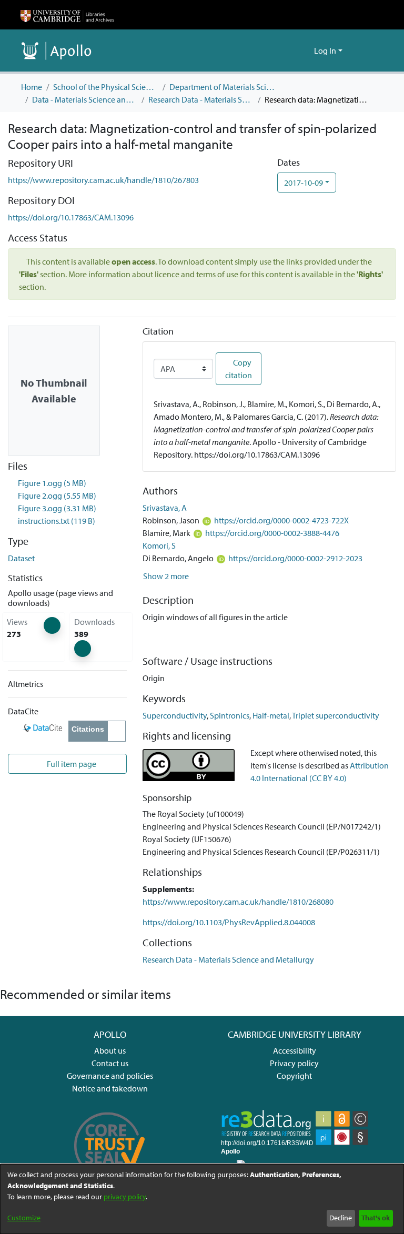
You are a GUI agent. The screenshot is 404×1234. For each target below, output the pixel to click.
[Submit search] (289, 50)
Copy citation (238, 368)
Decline (340, 1217)
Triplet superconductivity (335, 715)
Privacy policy (294, 1063)
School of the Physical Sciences (105, 87)
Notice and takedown (110, 1088)
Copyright (294, 1075)
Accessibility (294, 1050)
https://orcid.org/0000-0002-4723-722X (281, 520)
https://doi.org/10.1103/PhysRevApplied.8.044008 (229, 922)
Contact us (110, 1063)
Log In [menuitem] (325, 50)
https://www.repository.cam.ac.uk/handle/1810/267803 (103, 180)
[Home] (67, 14)
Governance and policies (110, 1075)
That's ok (375, 1217)
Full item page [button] (70, 763)
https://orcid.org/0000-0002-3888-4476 (272, 533)
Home (31, 87)
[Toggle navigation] (368, 50)
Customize (24, 1217)
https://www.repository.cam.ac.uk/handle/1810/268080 (238, 901)
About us (110, 1050)
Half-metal (270, 715)
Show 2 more (166, 576)
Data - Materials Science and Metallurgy (84, 99)
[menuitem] (304, 50)
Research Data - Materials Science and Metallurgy (201, 99)
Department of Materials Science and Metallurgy (222, 87)
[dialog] (202, 1199)
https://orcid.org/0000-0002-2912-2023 (295, 558)
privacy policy (125, 1196)
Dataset (21, 558)
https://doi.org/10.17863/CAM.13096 (71, 217)
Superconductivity (175, 715)
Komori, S (159, 545)
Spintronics (229, 715)
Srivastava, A (165, 507)
